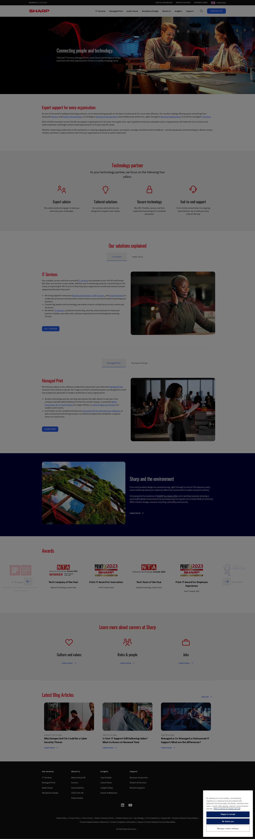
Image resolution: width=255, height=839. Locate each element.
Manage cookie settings (228, 829)
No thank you (228, 821)
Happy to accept (228, 814)
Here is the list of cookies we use (227, 809)
